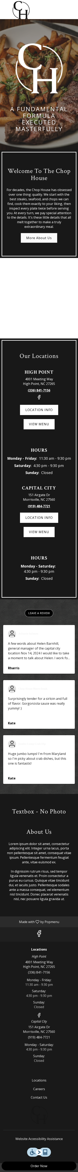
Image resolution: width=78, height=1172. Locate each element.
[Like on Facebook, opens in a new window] (39, 399)
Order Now (39, 1166)
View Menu (39, 424)
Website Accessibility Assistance (39, 1139)
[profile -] (62, 5)
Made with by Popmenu (31, 921)
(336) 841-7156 (39, 972)
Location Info (39, 410)
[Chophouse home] (21, 10)
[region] (39, 298)
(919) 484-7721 (39, 1037)
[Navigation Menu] (72, 6)
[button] (39, 613)
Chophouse (39, 1115)
